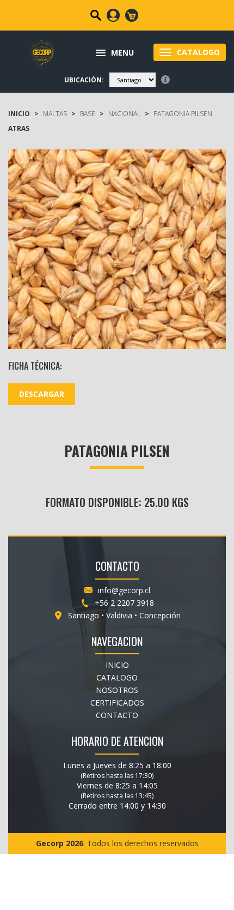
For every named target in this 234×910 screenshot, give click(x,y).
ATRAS (18, 128)
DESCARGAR (41, 394)
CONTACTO (117, 715)
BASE (87, 113)
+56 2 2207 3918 (124, 603)
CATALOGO (117, 677)
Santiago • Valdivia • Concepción (124, 615)
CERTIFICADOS (117, 702)
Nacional (124, 113)
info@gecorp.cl (124, 590)
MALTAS (55, 113)
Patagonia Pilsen (182, 113)
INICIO (117, 665)
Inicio (19, 113)
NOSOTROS (117, 690)
